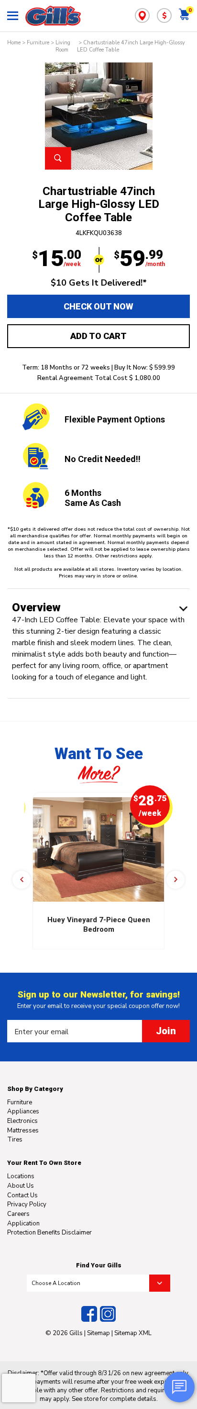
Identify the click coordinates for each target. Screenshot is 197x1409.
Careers (18, 1214)
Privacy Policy (26, 1204)
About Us (20, 1186)
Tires (14, 1139)
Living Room (62, 46)
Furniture (38, 42)
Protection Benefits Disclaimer (49, 1232)
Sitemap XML (133, 1333)
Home (14, 42)
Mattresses (23, 1130)
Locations (20, 1176)
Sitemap (98, 1333)
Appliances (23, 1111)
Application (23, 1223)
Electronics (22, 1121)
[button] (21, 880)
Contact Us (22, 1195)
